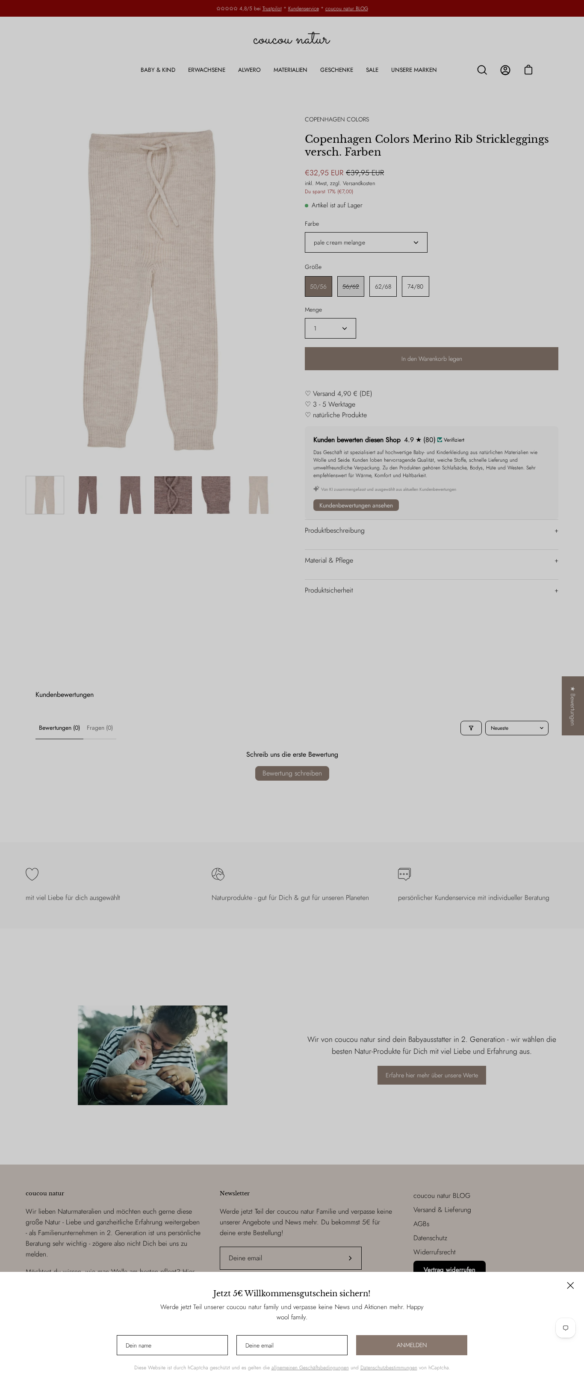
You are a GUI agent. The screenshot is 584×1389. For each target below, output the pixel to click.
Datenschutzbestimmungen (388, 1367)
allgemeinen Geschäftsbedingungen (310, 1367)
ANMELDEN (412, 1345)
